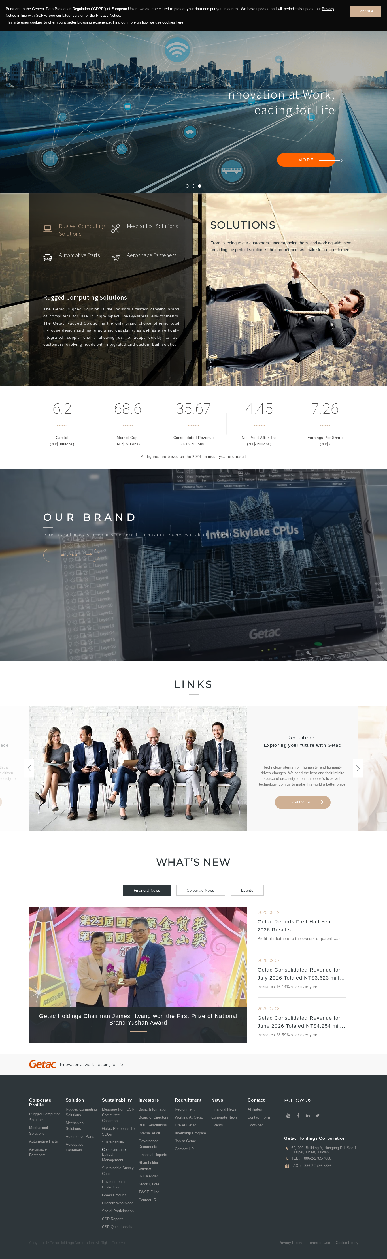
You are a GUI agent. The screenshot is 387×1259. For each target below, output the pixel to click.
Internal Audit (149, 1133)
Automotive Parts (43, 1141)
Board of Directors (153, 1117)
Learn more (68, 554)
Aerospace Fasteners (38, 1152)
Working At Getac (189, 1117)
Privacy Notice (108, 15)
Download (255, 1125)
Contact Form (259, 1117)
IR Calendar (148, 1176)
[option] (77, 230)
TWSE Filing (149, 1192)
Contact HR (184, 1149)
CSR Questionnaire (117, 1227)
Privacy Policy (290, 1243)
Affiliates (255, 1109)
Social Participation (118, 1211)
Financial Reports (153, 1155)
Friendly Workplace (117, 1203)
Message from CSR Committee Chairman (118, 1115)
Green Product (114, 1195)
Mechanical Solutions (38, 1131)
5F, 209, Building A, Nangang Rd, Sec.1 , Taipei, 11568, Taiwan (323, 1150)
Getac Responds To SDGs (118, 1131)
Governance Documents (148, 1144)
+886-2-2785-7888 (316, 1158)
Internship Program (190, 1133)
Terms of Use (319, 1243)
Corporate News (200, 890)
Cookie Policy (347, 1243)
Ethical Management (112, 1157)
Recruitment (185, 1109)
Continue (365, 11)
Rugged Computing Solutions (44, 1117)
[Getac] (42, 1064)
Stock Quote (149, 1184)
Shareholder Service (148, 1165)
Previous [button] (29, 768)
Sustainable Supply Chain (118, 1171)
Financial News (147, 890)
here (179, 22)
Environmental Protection (114, 1184)
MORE (153, 136)
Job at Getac (185, 1141)
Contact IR (147, 1200)
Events (247, 890)
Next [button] (358, 768)
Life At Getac (185, 1125)
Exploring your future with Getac (302, 745)
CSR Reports (113, 1219)
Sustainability (113, 1142)
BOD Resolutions (153, 1125)
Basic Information (153, 1109)
